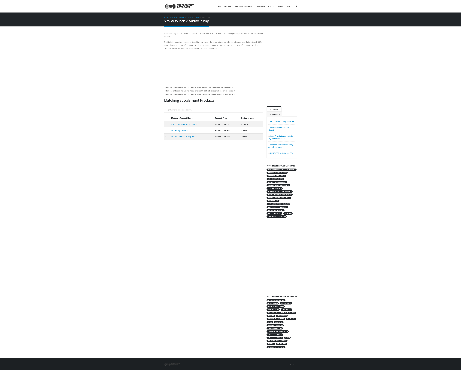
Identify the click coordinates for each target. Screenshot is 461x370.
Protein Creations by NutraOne (282, 121)
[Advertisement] (213, 69)
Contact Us (293, 364)
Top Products (274, 109)
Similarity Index (194, 17)
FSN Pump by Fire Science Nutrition (185, 124)
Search (280, 6)
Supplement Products (265, 6)
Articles (227, 6)
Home (218, 6)
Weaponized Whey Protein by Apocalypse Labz (280, 145)
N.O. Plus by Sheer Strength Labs (184, 136)
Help (288, 6)
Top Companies (274, 114)
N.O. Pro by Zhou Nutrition (181, 130)
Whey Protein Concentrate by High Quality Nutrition (280, 137)
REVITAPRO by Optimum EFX (281, 153)
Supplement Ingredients (243, 6)
